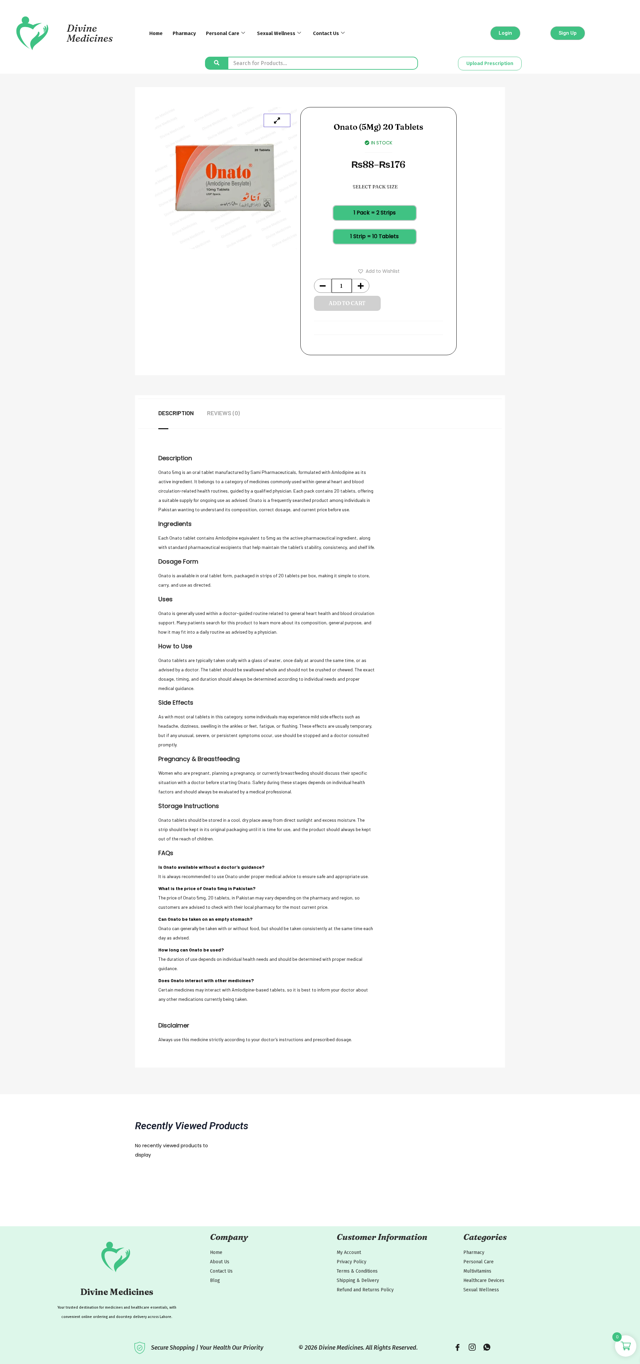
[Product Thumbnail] (277, 120)
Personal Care (222, 33)
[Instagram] (472, 1348)
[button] (378, 271)
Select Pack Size (375, 187)
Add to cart (347, 303)
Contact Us (326, 33)
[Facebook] (457, 1348)
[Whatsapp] (487, 1348)
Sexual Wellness (276, 33)
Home (156, 33)
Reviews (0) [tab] (223, 413)
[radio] (374, 212)
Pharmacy (184, 33)
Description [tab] (176, 413)
